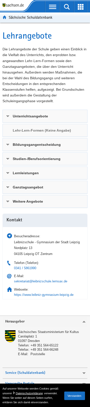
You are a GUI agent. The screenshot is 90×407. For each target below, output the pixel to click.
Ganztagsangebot (28, 187)
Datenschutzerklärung (29, 393)
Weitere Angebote (28, 201)
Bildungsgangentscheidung (37, 145)
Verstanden (74, 395)
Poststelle (37, 354)
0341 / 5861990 (25, 268)
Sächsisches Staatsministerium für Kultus (48, 332)
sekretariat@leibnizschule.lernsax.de (40, 281)
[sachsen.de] (14, 5)
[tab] (45, 116)
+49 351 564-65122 (44, 345)
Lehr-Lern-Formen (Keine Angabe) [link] (42, 130)
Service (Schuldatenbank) (25, 373)
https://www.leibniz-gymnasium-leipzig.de (44, 295)
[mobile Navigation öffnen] (52, 6)
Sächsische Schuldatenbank (30, 17)
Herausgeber (14, 322)
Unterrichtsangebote (30, 116)
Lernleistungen (26, 173)
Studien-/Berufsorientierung (36, 159)
